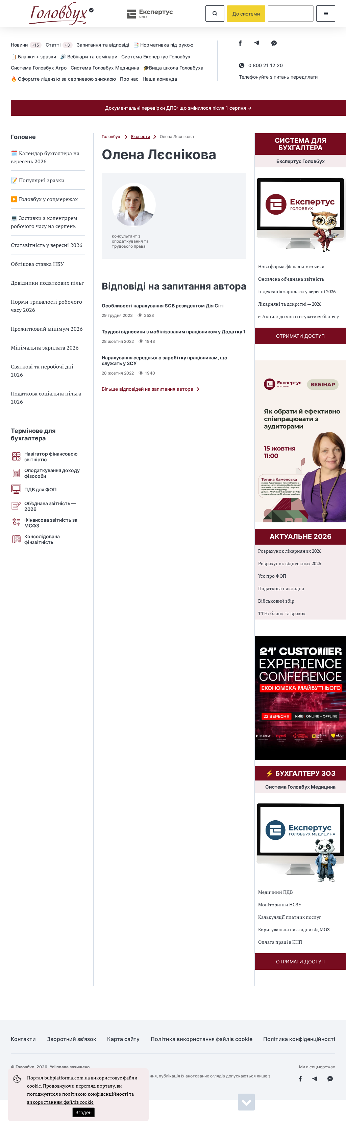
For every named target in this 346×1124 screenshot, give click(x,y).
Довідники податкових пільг (47, 282)
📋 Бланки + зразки (33, 56)
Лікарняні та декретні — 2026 (289, 304)
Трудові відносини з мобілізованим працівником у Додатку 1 (174, 331)
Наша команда (160, 79)
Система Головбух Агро (39, 68)
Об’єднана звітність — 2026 (50, 506)
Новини (25, 45)
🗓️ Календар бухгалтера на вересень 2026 (45, 157)
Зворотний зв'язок (71, 1039)
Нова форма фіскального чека (291, 266)
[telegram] (256, 43)
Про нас (129, 79)
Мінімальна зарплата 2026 (45, 347)
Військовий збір (276, 601)
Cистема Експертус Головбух (156, 56)
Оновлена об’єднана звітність (291, 279)
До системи (246, 14)
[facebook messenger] (274, 43)
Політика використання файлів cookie (201, 1039)
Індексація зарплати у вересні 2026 (297, 291)
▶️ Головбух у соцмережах (44, 199)
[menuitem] (28, 44)
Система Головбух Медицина (105, 68)
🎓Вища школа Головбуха (173, 68)
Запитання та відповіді (103, 45)
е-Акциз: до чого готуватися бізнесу (298, 316)
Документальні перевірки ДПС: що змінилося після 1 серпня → (178, 108)
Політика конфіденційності (299, 1039)
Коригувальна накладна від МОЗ (294, 929)
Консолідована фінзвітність (42, 539)
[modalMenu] (325, 13)
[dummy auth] (291, 13)
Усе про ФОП (272, 576)
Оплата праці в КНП (280, 942)
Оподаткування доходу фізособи (52, 473)
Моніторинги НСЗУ (279, 904)
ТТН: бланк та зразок (282, 613)
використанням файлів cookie (60, 1102)
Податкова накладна (281, 588)
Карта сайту (123, 1039)
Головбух (111, 136)
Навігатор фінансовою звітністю (51, 456)
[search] (214, 13)
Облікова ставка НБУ (37, 264)
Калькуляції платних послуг (289, 917)
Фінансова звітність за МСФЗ (50, 522)
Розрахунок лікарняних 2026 (289, 551)
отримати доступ (300, 336)
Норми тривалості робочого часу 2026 (46, 305)
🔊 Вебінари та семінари (88, 56)
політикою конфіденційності (95, 1094)
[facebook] (240, 43)
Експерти (140, 136)
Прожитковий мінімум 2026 (47, 328)
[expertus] (146, 14)
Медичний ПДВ (275, 892)
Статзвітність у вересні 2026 (46, 245)
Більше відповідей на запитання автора (147, 389)
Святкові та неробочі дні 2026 (42, 370)
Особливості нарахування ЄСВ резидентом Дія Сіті (163, 305)
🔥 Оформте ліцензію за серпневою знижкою (63, 79)
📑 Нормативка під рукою (163, 45)
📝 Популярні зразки (38, 180)
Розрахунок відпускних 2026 (289, 563)
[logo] (61, 13)
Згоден (83, 1112)
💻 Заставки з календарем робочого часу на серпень (44, 222)
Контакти (23, 1039)
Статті (58, 45)
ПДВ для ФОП (40, 489)
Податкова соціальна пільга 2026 (46, 397)
